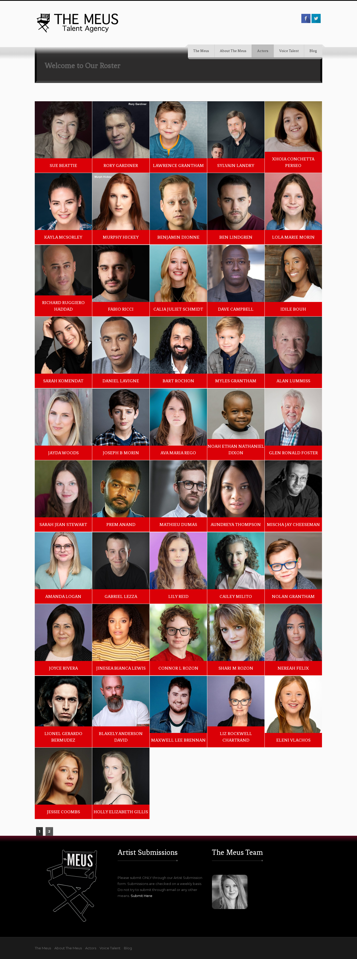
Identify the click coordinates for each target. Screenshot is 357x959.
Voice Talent (289, 51)
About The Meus (233, 51)
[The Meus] (78, 22)
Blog (313, 51)
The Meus (201, 51)
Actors (262, 51)
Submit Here (141, 896)
